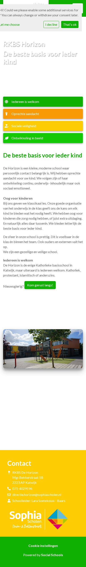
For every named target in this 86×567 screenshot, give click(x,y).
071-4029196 (22, 488)
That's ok (70, 24)
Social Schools (52, 555)
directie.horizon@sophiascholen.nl (36, 495)
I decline (51, 24)
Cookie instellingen (43, 546)
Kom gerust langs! (40, 285)
